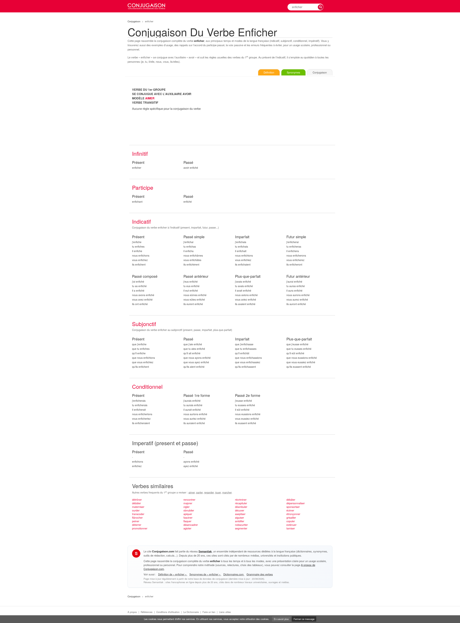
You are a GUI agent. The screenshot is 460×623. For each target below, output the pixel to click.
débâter (136, 503)
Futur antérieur (298, 276)
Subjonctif (144, 324)
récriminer (241, 499)
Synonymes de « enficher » (205, 574)
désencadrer (190, 525)
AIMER (150, 98)
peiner (135, 521)
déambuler (241, 507)
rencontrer (189, 499)
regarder (209, 492)
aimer (191, 492)
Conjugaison (134, 21)
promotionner (139, 528)
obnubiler (188, 510)
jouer (218, 492)
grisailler (291, 517)
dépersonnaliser (295, 503)
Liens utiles (225, 612)
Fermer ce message (304, 619)
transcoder (138, 514)
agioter (187, 528)
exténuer (291, 525)
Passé (188, 162)
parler (199, 492)
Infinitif (140, 153)
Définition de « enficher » (172, 574)
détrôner (137, 499)
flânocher (137, 517)
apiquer (187, 514)
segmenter (241, 528)
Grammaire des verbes (260, 574)
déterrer (136, 525)
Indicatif (141, 221)
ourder (136, 510)
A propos (132, 612)
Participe (142, 187)
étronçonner (293, 514)
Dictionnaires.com (233, 574)
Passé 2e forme (247, 395)
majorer (187, 503)
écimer (290, 510)
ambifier (239, 521)
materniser (138, 507)
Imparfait (242, 236)
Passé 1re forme (196, 395)
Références (147, 612)
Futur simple (296, 236)
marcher (227, 492)
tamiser (290, 528)
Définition (269, 72)
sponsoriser (293, 507)
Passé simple (193, 236)
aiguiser (239, 517)
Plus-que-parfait (248, 276)
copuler (290, 521)
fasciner (187, 517)
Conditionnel (147, 386)
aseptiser (240, 514)
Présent (138, 162)
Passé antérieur (195, 276)
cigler (186, 507)
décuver (239, 510)
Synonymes (293, 72)
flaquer (187, 521)
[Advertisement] (284, 112)
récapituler (241, 503)
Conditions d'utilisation (168, 612)
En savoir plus (281, 619)
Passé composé (144, 276)
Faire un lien (209, 612)
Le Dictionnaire (191, 612)
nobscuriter (241, 525)
